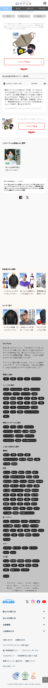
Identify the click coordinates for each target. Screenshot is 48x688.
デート (20, 398)
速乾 (27, 455)
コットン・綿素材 (34, 521)
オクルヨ (28, 583)
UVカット (6, 455)
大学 (6, 403)
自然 (14, 535)
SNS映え (15, 513)
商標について (30, 661)
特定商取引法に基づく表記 (27, 655)
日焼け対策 (39, 481)
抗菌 (37, 459)
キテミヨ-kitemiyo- (9, 181)
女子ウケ (34, 504)
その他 (18, 440)
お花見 (34, 393)
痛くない (15, 481)
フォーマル (6, 539)
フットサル (34, 407)
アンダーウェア (7, 431)
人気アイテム (24, 16)
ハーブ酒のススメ (17, 590)
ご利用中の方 (8, 631)
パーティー (16, 393)
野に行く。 (10, 588)
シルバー (6, 552)
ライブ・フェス (25, 393)
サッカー (13, 412)
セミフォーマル (35, 389)
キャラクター (25, 570)
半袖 (20, 495)
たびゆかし (35, 588)
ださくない (23, 481)
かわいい (34, 530)
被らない (36, 477)
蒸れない (21, 472)
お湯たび (36, 583)
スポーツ (6, 407)
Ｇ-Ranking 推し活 (31, 590)
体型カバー (34, 499)
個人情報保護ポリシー (11, 650)
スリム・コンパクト (17, 490)
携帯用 (27, 490)
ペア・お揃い (7, 513)
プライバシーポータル (30, 650)
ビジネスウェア (28, 427)
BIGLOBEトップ (9, 666)
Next (44, 282)
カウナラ (19, 588)
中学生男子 (20, 561)
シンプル (41, 530)
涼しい (6, 477)
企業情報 (6, 624)
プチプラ (29, 508)
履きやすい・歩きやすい (17, 477)
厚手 (6, 495)
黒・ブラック (17, 548)
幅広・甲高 (34, 495)
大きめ (6, 486)
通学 (20, 403)
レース (13, 530)
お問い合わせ (8, 640)
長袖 (27, 495)
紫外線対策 (31, 481)
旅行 (34, 398)
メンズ (6, 8)
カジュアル (6, 535)
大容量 (36, 486)
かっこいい (36, 535)
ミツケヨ (27, 588)
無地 (27, 530)
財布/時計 (32, 431)
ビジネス (6, 389)
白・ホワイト (7, 548)
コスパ (36, 508)
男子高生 (13, 561)
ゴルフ (6, 412)
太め (22, 486)
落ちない (29, 477)
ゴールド (13, 552)
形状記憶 (14, 464)
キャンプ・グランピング (31, 412)
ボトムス (20, 427)
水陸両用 (30, 459)
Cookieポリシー (9, 655)
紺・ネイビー (33, 548)
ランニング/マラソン (23, 407)
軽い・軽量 (6, 490)
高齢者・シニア (14, 570)
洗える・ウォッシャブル (10, 459)
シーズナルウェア (8, 440)
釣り (6, 416)
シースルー (24, 521)
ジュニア (6, 561)
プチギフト (36, 561)
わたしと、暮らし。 (13, 585)
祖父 (14, 565)
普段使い (28, 535)
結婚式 (34, 403)
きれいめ (21, 535)
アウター (13, 427)
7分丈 (13, 499)
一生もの (15, 508)
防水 (20, 455)
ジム (13, 407)
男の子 (28, 565)
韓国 (27, 499)
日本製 (20, 499)
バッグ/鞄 (25, 431)
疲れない (28, 472)
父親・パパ (6, 565)
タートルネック (14, 521)
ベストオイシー (26, 585)
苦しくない (6, 472)
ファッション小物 (8, 436)
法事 (41, 403)
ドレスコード (7, 393)
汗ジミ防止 (6, 464)
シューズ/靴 (17, 431)
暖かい (35, 472)
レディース (30, 8)
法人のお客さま (9, 618)
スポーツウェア (29, 436)
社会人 (35, 565)
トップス (6, 427)
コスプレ (6, 576)
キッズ (18, 8)
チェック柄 (25, 526)
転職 (26, 389)
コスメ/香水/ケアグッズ (29, 440)
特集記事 (39, 16)
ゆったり (29, 486)
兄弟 (21, 565)
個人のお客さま (9, 611)
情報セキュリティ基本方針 (12, 661)
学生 (6, 570)
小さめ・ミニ (14, 486)
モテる (27, 504)
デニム (6, 521)
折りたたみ (35, 490)
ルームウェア (19, 436)
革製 (20, 530)
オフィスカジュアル (16, 389)
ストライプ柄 (34, 526)
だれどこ (20, 583)
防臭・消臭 (22, 459)
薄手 (13, 495)
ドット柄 (6, 530)
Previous (4, 282)
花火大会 (13, 398)
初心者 (28, 561)
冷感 (13, 455)
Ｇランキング (11, 583)
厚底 (20, 504)
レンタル (13, 504)
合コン (27, 398)
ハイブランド (7, 508)
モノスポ (36, 585)
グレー (25, 548)
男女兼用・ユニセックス (27, 513)
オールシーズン (35, 379)
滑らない (14, 472)
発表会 (13, 403)
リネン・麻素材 (7, 526)
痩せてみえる (7, 481)
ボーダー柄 (17, 526)
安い (22, 508)
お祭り (6, 398)
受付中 (9, 16)
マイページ (42, 8)
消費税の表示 (20, 640)
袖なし (6, 499)
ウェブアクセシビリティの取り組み (16, 645)
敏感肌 (6, 504)
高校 (41, 398)
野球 (20, 412)
